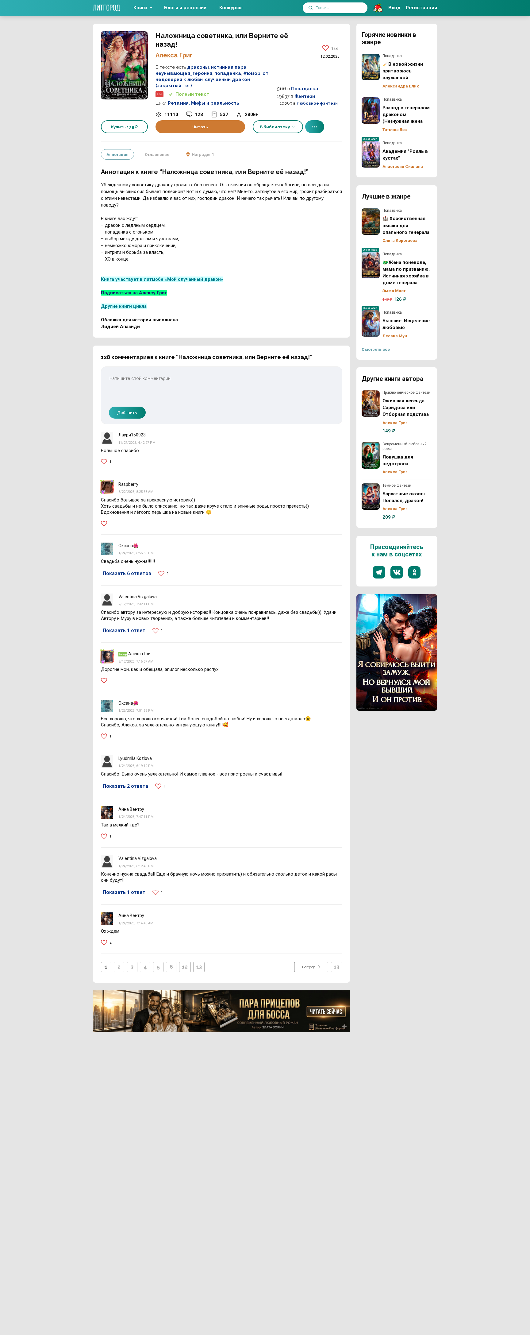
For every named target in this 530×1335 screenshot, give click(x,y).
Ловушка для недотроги (371, 455)
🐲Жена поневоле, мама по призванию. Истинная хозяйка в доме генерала (371, 265)
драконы (198, 67)
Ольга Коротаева (399, 240)
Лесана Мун (394, 335)
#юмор (251, 73)
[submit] (310, 8)
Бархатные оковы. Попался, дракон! (371, 496)
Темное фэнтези (396, 485)
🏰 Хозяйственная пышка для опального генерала (371, 221)
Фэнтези (304, 96)
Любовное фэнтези (317, 103)
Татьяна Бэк (394, 129)
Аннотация (117, 154)
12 (185, 967)
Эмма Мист (393, 290)
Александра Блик (400, 85)
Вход (394, 7)
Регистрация (421, 7)
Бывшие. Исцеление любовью (371, 323)
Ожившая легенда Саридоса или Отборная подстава (371, 403)
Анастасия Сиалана (402, 166)
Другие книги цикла (124, 306)
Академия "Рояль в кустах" (371, 154)
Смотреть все (376, 349)
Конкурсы (231, 7)
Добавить (127, 412)
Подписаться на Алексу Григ (134, 293)
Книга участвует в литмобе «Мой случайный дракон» (162, 279)
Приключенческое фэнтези (406, 392)
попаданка (227, 73)
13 (199, 967)
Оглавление (157, 154)
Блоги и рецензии (185, 7)
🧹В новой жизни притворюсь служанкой (371, 67)
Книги (140, 7)
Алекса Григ (174, 55)
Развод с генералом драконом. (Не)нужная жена (371, 110)
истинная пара (229, 67)
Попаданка (304, 88)
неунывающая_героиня (184, 73)
